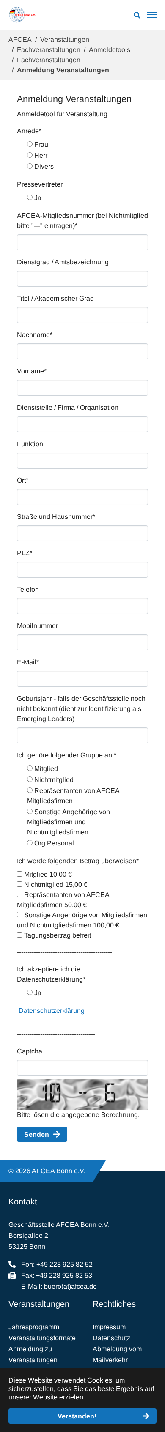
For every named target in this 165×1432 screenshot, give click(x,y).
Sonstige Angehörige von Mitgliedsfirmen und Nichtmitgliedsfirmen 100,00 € (82, 920)
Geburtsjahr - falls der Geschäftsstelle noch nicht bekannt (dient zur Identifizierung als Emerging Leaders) (81, 708)
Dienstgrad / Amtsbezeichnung (63, 262)
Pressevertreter (40, 184)
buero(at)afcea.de (70, 1286)
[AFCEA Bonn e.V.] (22, 15)
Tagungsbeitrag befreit (56, 935)
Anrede (29, 130)
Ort (22, 480)
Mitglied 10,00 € (47, 874)
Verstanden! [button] (77, 1416)
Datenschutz (111, 1337)
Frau (40, 144)
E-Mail (28, 662)
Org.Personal (53, 843)
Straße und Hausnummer (56, 516)
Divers (43, 166)
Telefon (28, 589)
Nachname (34, 334)
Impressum (109, 1326)
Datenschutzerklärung (52, 1010)
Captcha (29, 1051)
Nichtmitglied (53, 779)
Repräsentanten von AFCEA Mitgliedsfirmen (73, 795)
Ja (37, 197)
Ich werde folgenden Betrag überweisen (78, 860)
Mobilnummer (37, 625)
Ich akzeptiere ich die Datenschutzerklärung (51, 974)
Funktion (30, 443)
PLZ (24, 553)
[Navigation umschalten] (152, 15)
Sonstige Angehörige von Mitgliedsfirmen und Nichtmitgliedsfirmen (68, 822)
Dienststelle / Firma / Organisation (67, 407)
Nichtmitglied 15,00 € (55, 884)
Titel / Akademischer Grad (55, 298)
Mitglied (45, 768)
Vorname (32, 371)
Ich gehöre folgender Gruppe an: (66, 755)
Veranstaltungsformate (42, 1337)
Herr (40, 155)
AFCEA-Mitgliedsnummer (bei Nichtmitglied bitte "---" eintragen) (82, 220)
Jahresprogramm (33, 1326)
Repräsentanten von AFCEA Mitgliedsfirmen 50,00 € (63, 899)
